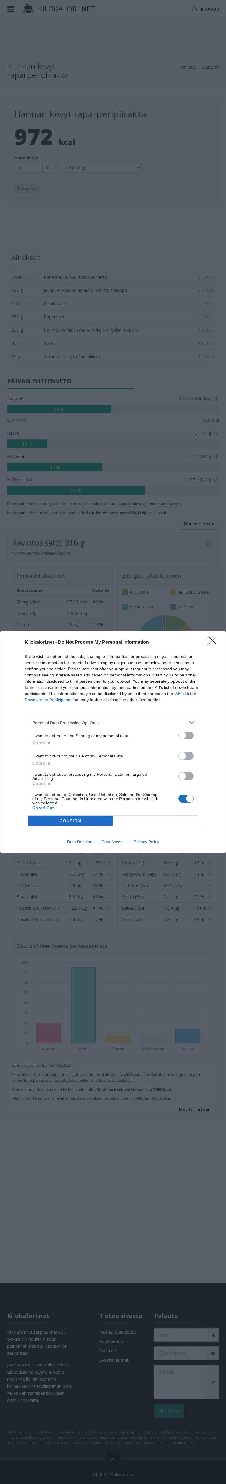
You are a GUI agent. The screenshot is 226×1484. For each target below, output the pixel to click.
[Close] (214, 642)
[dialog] (113, 742)
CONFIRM (71, 821)
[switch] (186, 735)
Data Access (113, 841)
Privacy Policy (146, 841)
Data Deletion (79, 841)
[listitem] (113, 722)
